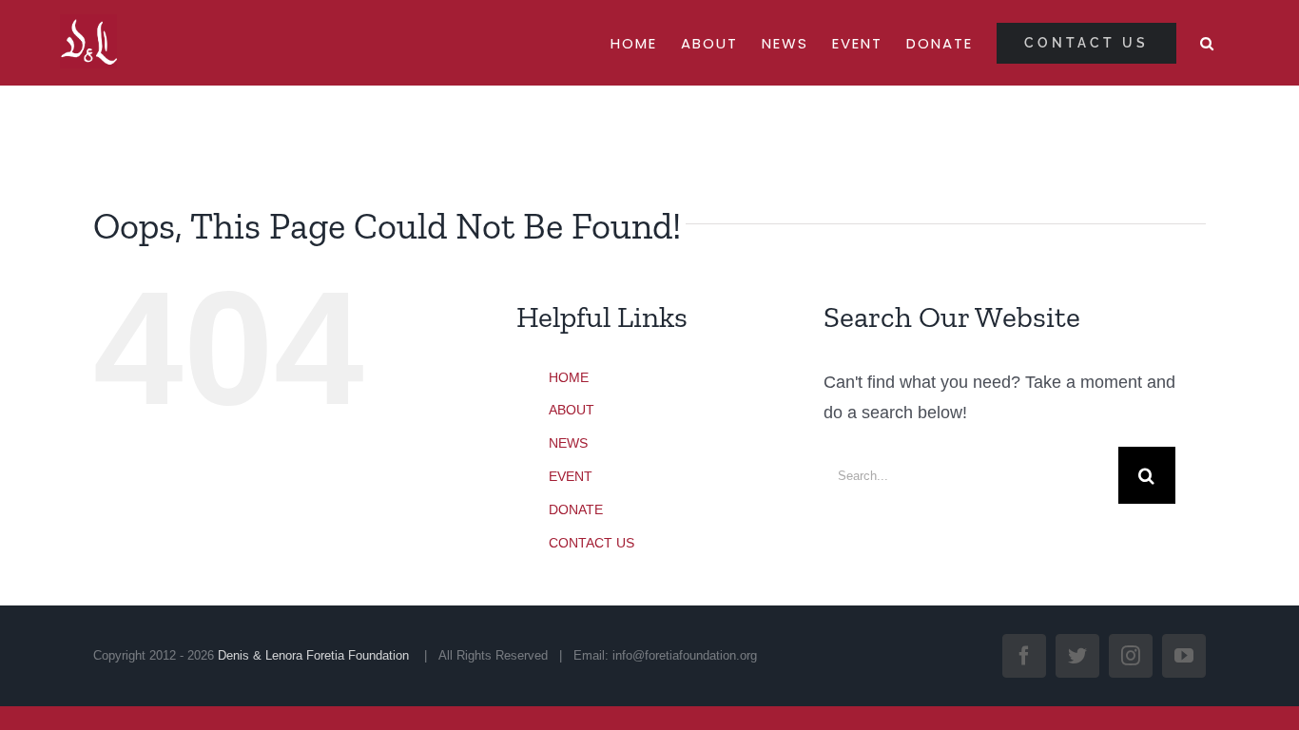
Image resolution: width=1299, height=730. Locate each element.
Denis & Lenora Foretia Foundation (315, 655)
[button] (1207, 43)
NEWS (568, 443)
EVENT (570, 476)
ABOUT (571, 409)
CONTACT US (591, 542)
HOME (569, 377)
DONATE (576, 509)
